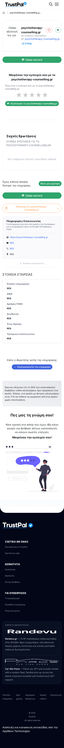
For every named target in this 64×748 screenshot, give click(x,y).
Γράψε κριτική (33, 59)
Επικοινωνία (56, 695)
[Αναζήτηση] (57, 15)
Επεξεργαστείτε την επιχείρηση (33, 367)
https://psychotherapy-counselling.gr (29, 237)
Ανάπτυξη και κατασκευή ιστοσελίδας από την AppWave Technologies (30, 729)
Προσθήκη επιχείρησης (15, 604)
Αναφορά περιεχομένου (33, 263)
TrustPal (32, 716)
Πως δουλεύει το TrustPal (16, 547)
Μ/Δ (12, 242)
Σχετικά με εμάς (12, 553)
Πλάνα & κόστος (12, 611)
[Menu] (57, 4)
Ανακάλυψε (10, 569)
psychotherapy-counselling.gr (42, 38)
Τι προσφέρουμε (12, 598)
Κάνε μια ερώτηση (50, 183)
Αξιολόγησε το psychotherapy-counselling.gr (33, 103)
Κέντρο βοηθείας (12, 582)
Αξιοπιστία (9, 576)
